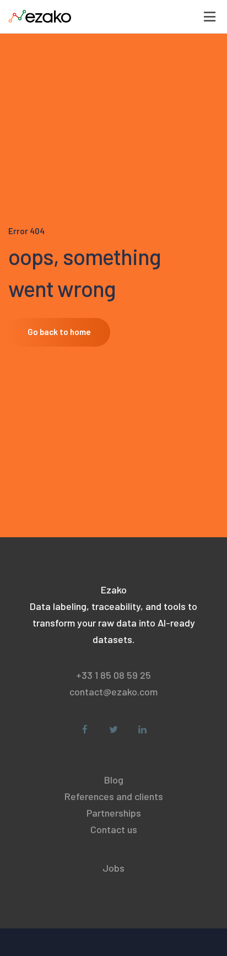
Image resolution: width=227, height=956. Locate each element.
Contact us (113, 829)
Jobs (113, 868)
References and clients (113, 796)
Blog (113, 780)
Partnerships (114, 813)
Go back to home (59, 332)
